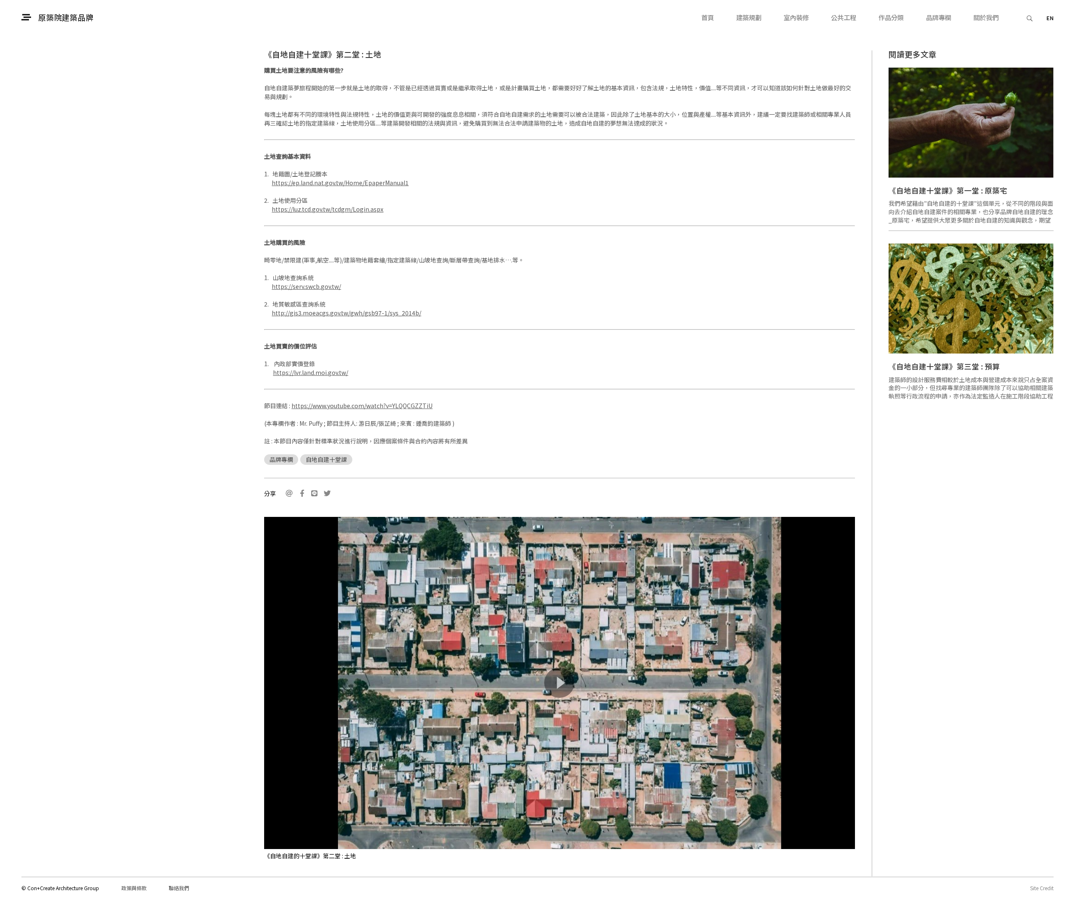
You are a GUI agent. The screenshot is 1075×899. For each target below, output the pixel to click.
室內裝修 (796, 17)
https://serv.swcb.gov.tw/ (306, 286)
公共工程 (843, 17)
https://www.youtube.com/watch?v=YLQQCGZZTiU (362, 405)
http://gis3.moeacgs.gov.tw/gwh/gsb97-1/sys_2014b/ (346, 313)
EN (1050, 18)
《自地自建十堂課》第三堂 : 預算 (944, 366)
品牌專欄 (938, 17)
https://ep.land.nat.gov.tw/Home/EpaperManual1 (340, 182)
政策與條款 (134, 887)
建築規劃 (748, 17)
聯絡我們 (179, 887)
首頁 (707, 17)
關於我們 (986, 17)
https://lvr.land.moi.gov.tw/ (310, 372)
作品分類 (891, 17)
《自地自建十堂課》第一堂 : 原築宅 (948, 190)
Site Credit (1042, 887)
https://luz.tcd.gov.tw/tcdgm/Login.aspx (327, 209)
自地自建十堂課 (326, 459)
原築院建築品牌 (65, 17)
